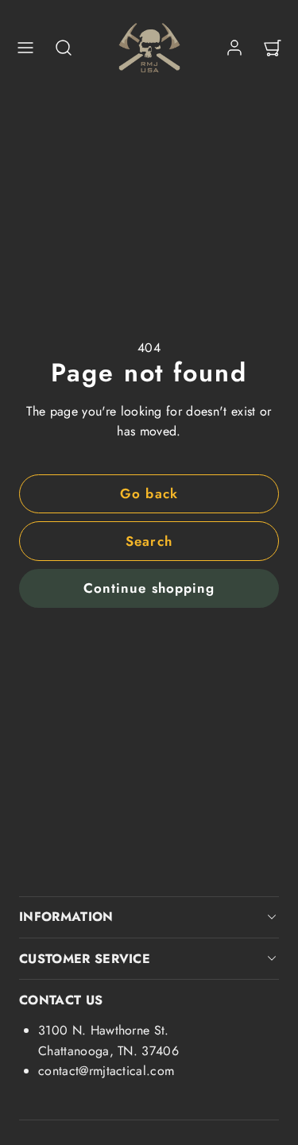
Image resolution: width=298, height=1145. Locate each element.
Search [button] (149, 541)
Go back (148, 493)
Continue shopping (148, 588)
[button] (25, 48)
